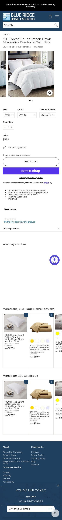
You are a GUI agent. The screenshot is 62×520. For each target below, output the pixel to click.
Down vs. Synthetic (12, 458)
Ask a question (11, 228)
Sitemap (35, 464)
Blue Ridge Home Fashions (17, 46)
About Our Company (13, 452)
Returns (6, 478)
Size (5, 110)
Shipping (6, 155)
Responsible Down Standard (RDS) (16, 462)
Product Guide (9, 455)
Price (5, 135)
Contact (35, 452)
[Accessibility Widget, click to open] (54, 260)
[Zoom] (49, 93)
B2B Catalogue (28, 375)
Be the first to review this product (19, 222)
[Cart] (50, 16)
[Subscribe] (50, 509)
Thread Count (47, 110)
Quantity (8, 122)
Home (5, 34)
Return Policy (37, 455)
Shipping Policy (38, 458)
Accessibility (8, 482)
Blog (33, 461)
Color (20, 110)
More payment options (30, 178)
